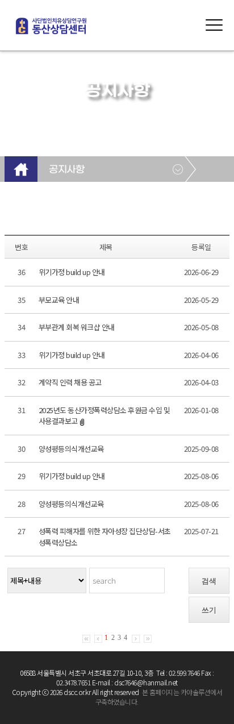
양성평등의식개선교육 (71, 448)
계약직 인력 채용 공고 (70, 382)
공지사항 (66, 170)
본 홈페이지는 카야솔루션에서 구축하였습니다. (158, 696)
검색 (209, 581)
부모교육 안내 (59, 299)
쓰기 (209, 610)
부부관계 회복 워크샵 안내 (77, 327)
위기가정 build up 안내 (72, 272)
